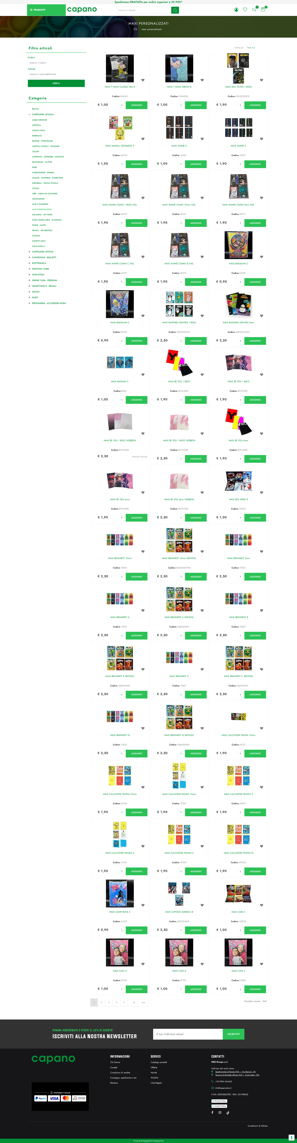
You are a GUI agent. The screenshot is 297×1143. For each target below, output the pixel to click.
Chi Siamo (115, 1062)
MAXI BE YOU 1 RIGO (179, 381)
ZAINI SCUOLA (38, 246)
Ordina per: (239, 47)
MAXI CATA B (179, 971)
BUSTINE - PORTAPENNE (42, 141)
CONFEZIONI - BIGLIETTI (44, 257)
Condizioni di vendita (120, 1072)
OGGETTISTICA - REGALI (44, 286)
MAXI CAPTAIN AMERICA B (179, 912)
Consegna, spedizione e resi (123, 1077)
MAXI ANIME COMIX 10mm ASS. (179, 204)
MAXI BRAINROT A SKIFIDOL (179, 617)
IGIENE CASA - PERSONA (44, 280)
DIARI (34, 167)
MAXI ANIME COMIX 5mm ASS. (238, 204)
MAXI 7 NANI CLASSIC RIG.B (120, 87)
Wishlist (154, 1077)
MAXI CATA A (120, 971)
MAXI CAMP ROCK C (120, 912)
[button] (175, 10)
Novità (154, 1072)
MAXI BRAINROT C (179, 676)
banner (35, 108)
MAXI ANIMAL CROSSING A (119, 145)
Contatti (113, 1067)
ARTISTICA (36, 125)
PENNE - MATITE (39, 225)
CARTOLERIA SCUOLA (135, 29)
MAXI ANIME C (179, 145)
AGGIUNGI (136, 105)
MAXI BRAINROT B (238, 617)
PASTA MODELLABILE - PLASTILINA (47, 220)
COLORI (35, 151)
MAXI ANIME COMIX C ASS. (119, 263)
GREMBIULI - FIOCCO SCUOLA (45, 183)
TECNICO (36, 235)
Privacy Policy (220, 1101)
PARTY (35, 297)
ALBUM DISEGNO (39, 120)
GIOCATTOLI (38, 274)
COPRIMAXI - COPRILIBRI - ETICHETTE (48, 156)
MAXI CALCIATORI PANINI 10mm (238, 735)
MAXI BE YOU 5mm (120, 499)
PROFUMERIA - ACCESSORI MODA (49, 303)
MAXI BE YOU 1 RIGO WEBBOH (120, 440)
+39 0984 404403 (223, 1081)
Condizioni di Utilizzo (258, 1125)
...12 (133, 1002)
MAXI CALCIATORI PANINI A (238, 794)
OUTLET (36, 291)
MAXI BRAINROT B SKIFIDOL (119, 676)
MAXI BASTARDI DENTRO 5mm (238, 322)
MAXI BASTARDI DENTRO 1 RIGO (179, 322)
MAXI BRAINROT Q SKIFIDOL (179, 735)
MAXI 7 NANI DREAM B (179, 87)
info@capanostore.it (223, 1088)
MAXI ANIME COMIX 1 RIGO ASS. (120, 204)
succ (143, 1002)
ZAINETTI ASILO (39, 241)
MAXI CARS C (238, 912)
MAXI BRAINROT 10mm (120, 558)
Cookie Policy (220, 1106)
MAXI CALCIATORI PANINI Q (238, 853)
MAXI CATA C (238, 971)
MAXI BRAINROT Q (120, 735)
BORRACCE (37, 135)
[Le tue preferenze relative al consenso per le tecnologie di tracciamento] (292, 1138)
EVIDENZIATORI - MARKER (43, 172)
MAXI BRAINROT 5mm (238, 558)
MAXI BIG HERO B (238, 499)
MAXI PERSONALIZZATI (152, 29)
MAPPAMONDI (38, 198)
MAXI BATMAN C (120, 381)
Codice (31, 57)
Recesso (114, 1082)
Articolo (31, 68)
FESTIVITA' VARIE (40, 268)
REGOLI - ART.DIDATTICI (42, 230)
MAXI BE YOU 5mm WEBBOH (179, 499)
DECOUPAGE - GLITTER (42, 162)
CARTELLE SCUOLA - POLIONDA (46, 146)
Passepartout (158, 1140)
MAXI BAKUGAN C (238, 263)
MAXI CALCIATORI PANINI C (179, 853)
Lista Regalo (156, 1082)
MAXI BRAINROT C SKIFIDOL (238, 676)
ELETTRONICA (39, 263)
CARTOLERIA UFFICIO (42, 251)
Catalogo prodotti (159, 1062)
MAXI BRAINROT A (119, 617)
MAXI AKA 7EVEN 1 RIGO (238, 87)
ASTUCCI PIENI (38, 130)
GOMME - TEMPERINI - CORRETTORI (47, 177)
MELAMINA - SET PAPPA (42, 214)
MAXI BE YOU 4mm (238, 440)
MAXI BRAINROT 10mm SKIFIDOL (179, 558)
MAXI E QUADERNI (40, 204)
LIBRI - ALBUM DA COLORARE (44, 193)
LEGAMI (35, 188)
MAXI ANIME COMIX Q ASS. (179, 263)
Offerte (154, 1067)
